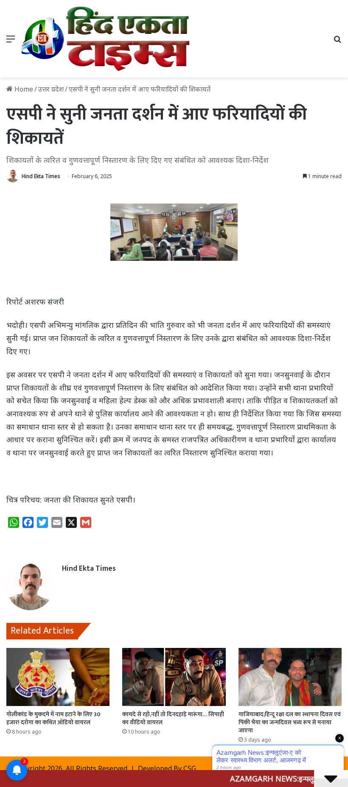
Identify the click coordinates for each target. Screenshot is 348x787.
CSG (189, 768)
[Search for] (337, 41)
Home (23, 89)
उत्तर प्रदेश (51, 89)
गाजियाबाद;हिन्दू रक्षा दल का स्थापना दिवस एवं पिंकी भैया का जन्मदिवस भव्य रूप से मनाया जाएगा (290, 722)
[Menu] (10, 41)
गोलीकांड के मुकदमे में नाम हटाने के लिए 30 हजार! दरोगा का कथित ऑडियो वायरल (53, 718)
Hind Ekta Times (41, 176)
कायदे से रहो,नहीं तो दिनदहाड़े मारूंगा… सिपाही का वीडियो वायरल (173, 718)
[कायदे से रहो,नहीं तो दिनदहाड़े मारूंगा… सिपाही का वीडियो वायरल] (173, 677)
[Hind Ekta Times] (106, 39)
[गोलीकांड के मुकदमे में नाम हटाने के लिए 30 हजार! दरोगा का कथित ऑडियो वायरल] (57, 677)
